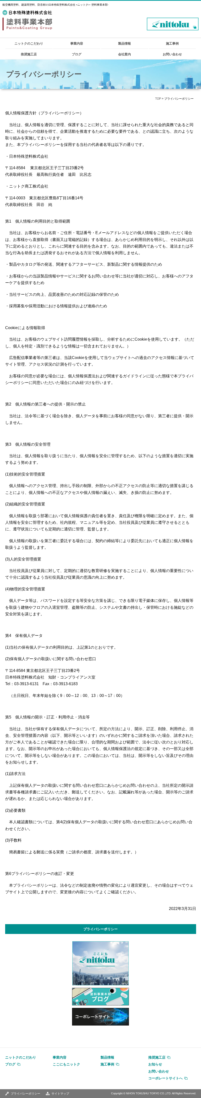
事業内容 (76, 43)
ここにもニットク (66, 1064)
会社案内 (124, 54)
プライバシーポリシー (100, 929)
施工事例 (172, 43)
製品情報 (124, 43)
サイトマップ (60, 1093)
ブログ (76, 54)
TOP (158, 98)
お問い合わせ (172, 54)
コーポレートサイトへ (165, 1078)
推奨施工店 (29, 54)
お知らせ (155, 1064)
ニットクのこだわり (28, 43)
